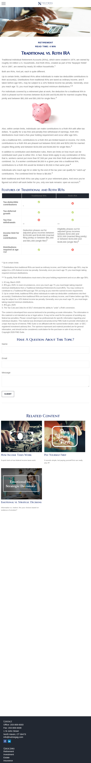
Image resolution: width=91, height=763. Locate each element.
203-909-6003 (16, 725)
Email (4, 358)
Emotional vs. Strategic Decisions (21, 502)
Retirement (8, 751)
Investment (8, 754)
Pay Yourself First (55, 454)
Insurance (8, 760)
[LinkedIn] (9, 741)
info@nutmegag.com (13, 737)
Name (4, 344)
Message (6, 372)
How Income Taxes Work (16, 454)
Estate (6, 757)
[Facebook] (5, 741)
